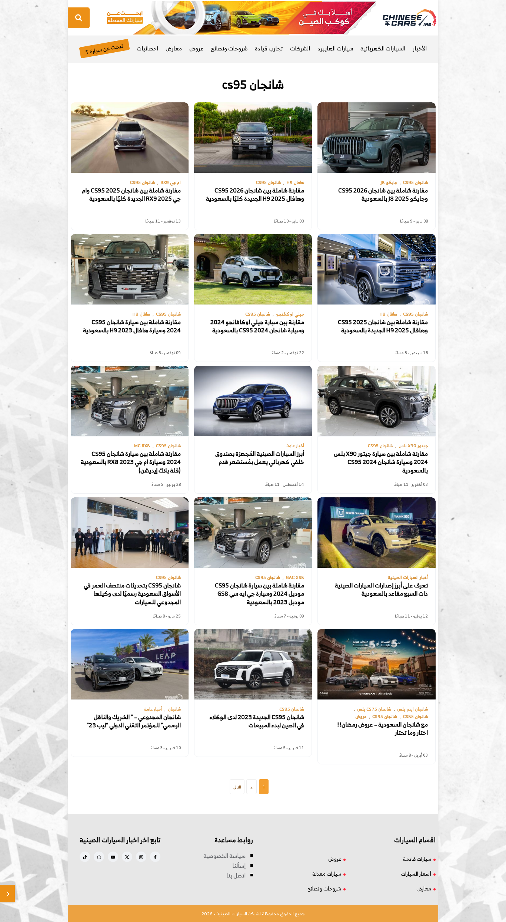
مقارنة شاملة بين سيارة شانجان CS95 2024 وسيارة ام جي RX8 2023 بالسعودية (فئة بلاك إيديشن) (131, 461)
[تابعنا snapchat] (99, 857)
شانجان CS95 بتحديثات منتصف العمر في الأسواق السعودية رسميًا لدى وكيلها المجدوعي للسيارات (132, 593)
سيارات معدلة (326, 873)
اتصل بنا (236, 875)
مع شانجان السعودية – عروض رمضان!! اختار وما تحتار (382, 728)
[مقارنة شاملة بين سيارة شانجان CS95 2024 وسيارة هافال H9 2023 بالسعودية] (130, 269)
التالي (237, 787)
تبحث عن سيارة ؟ (104, 48)
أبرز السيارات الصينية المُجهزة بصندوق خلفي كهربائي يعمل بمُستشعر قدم (259, 457)
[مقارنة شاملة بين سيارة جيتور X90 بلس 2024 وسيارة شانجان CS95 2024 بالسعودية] (376, 401)
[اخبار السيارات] (403, 18)
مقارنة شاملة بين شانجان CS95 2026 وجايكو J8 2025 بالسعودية (383, 194)
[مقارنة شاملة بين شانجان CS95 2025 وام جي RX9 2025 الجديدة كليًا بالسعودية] (130, 137)
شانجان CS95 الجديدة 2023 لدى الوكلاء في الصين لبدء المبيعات (257, 721)
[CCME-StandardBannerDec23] (241, 17)
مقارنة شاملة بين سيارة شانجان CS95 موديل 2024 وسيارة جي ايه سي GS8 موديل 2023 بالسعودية (259, 593)
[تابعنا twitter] (127, 857)
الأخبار (420, 48)
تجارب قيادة (269, 48)
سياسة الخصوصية (224, 855)
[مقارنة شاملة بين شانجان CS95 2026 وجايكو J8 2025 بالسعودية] (376, 137)
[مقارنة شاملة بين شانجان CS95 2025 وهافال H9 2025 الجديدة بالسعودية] (376, 269)
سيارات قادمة (417, 858)
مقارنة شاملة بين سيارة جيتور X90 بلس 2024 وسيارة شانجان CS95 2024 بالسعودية (381, 461)
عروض (196, 48)
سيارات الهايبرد (335, 48)
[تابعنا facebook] (155, 857)
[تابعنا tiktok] (85, 857)
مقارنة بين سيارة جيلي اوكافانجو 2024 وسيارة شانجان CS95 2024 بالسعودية (257, 326)
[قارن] (7, 893)
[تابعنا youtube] (113, 857)
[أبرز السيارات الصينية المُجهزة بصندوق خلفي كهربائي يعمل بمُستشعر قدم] (253, 401)
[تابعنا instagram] (141, 857)
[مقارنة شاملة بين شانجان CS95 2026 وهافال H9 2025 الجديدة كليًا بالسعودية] (253, 137)
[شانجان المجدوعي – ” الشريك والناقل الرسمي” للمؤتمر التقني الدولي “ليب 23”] (130, 664)
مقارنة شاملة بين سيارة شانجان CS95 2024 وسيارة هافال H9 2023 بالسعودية (132, 326)
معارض (174, 48)
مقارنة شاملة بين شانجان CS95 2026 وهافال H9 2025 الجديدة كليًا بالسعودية (255, 194)
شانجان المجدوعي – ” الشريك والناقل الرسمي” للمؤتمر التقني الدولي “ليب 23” (134, 721)
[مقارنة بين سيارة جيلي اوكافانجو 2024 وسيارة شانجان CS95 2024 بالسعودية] (253, 269)
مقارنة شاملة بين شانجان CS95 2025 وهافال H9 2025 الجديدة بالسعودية (383, 326)
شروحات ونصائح (229, 48)
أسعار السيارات (416, 873)
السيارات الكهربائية (382, 48)
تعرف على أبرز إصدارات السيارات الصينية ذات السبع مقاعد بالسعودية (381, 589)
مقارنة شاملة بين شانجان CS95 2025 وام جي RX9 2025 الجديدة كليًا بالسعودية (131, 194)
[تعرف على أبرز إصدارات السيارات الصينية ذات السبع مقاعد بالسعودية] (376, 532)
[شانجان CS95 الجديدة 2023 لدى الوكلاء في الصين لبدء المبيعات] (253, 664)
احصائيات (147, 48)
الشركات (300, 48)
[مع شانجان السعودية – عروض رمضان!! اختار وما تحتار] (376, 664)
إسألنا (239, 865)
